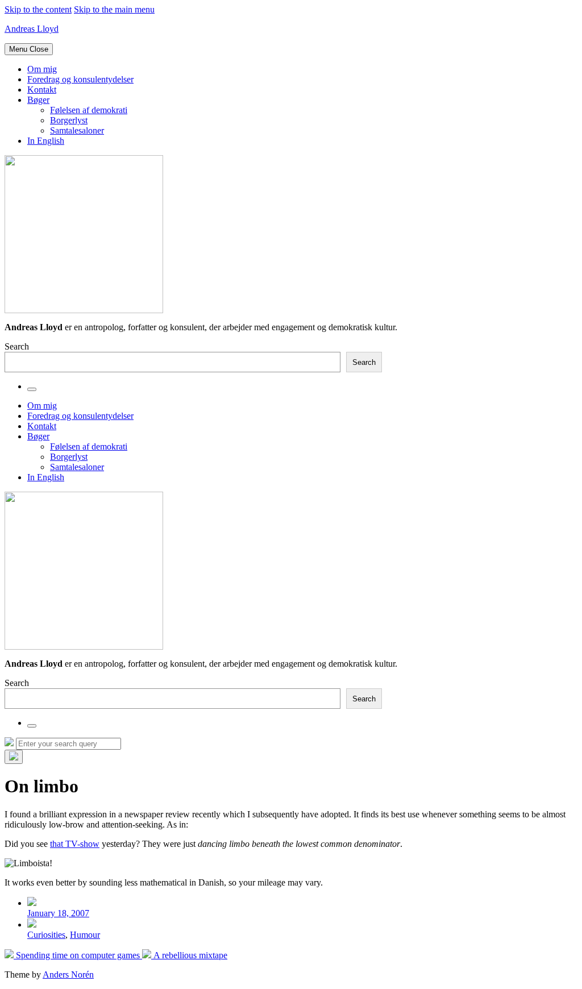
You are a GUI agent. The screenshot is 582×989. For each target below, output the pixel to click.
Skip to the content (38, 9)
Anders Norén (68, 974)
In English (45, 141)
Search (17, 346)
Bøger (38, 100)
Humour (85, 935)
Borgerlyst (69, 120)
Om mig (42, 69)
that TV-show (74, 844)
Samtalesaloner (77, 130)
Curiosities (46, 935)
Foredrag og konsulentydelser (80, 79)
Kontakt (41, 89)
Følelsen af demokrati (88, 110)
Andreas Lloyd (32, 29)
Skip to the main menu (114, 9)
